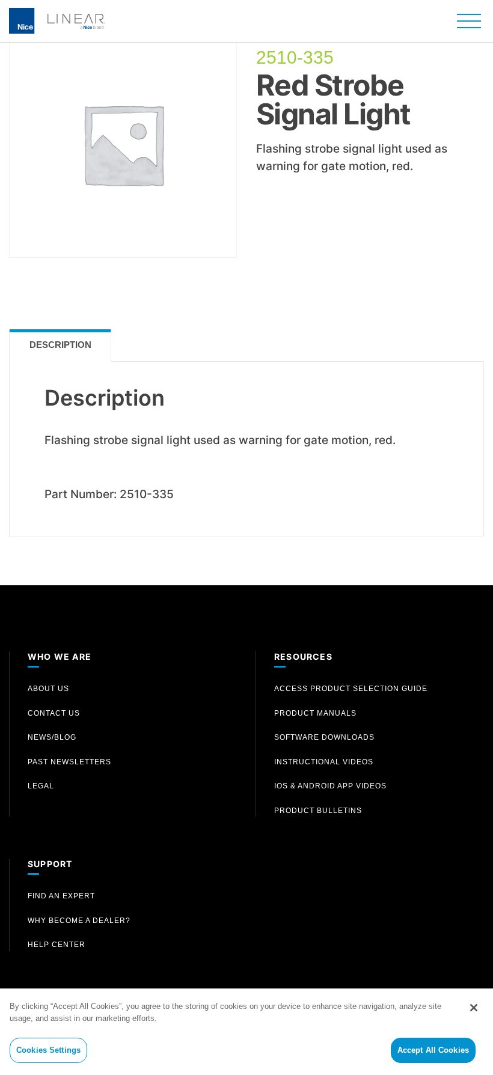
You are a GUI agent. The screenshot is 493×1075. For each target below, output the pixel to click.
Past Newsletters (69, 762)
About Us (48, 688)
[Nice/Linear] (57, 19)
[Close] (474, 1007)
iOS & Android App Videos (330, 786)
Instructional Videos (323, 762)
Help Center (56, 944)
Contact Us (54, 713)
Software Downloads (324, 737)
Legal (41, 786)
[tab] (60, 345)
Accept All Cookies (433, 1050)
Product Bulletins (318, 810)
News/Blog (52, 737)
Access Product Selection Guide (350, 688)
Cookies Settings (48, 1050)
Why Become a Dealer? (79, 920)
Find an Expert (61, 896)
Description (60, 345)
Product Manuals (315, 713)
